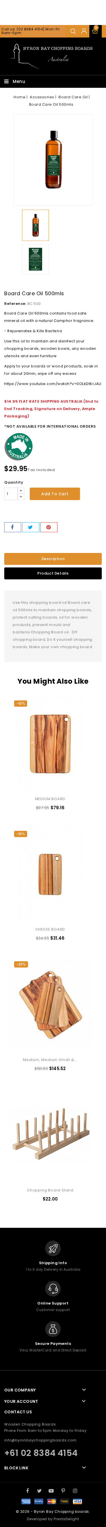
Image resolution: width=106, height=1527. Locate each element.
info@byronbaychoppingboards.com (40, 1440)
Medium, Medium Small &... (50, 1060)
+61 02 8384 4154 (40, 1453)
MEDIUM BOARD (50, 799)
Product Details (53, 573)
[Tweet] (31, 527)
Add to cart (54, 494)
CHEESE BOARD (50, 929)
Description (53, 558)
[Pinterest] (49, 527)
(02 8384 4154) (30, 29)
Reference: (15, 303)
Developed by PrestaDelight (53, 1518)
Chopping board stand (50, 1190)
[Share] (13, 527)
